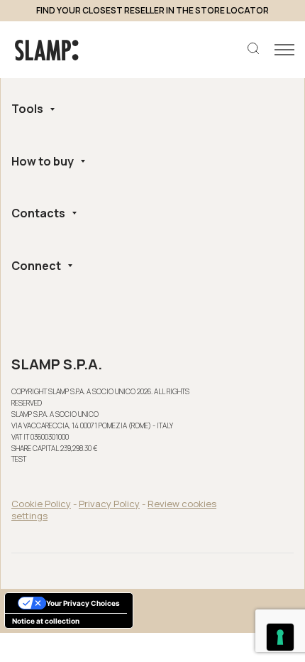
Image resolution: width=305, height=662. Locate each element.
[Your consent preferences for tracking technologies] (280, 637)
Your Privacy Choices (83, 603)
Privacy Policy (109, 503)
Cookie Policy (41, 503)
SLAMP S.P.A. (56, 364)
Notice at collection (45, 621)
